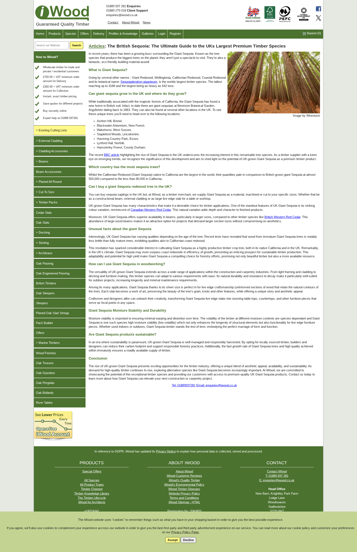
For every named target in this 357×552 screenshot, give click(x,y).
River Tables (44, 402)
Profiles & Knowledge (123, 33)
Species (70, 33)
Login (161, 33)
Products (55, 33)
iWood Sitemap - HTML (184, 502)
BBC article (111, 155)
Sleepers (42, 303)
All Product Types (92, 484)
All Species (91, 480)
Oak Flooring (44, 263)
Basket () (313, 33)
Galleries (148, 33)
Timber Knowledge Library (91, 493)
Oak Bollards (45, 392)
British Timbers (46, 283)
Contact (113, 22)
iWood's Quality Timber (184, 480)
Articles (97, 46)
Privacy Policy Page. (185, 532)
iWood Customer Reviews (184, 475)
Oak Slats (42, 222)
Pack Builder (44, 323)
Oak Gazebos (45, 373)
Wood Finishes (46, 353)
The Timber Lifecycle (92, 498)
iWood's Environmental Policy (184, 484)
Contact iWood (277, 471)
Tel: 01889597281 (183, 385)
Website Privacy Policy (184, 493)
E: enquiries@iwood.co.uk (276, 480)
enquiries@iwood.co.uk (122, 15)
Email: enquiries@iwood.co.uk (216, 385)
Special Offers (91, 471)
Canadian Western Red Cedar (151, 209)
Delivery (98, 33)
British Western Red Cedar (282, 217)
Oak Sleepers (45, 293)
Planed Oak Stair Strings (52, 313)
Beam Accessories (49, 171)
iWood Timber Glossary (184, 489)
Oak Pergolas (45, 383)
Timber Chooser (92, 489)
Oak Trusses (45, 363)
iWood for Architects (91, 502)
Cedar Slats (44, 212)
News (147, 22)
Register (175, 33)
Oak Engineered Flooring (52, 273)
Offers (84, 33)
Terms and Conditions (184, 498)
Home (40, 33)
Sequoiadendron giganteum (138, 81)
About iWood (131, 22)
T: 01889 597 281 (276, 475)
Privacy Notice (166, 451)
